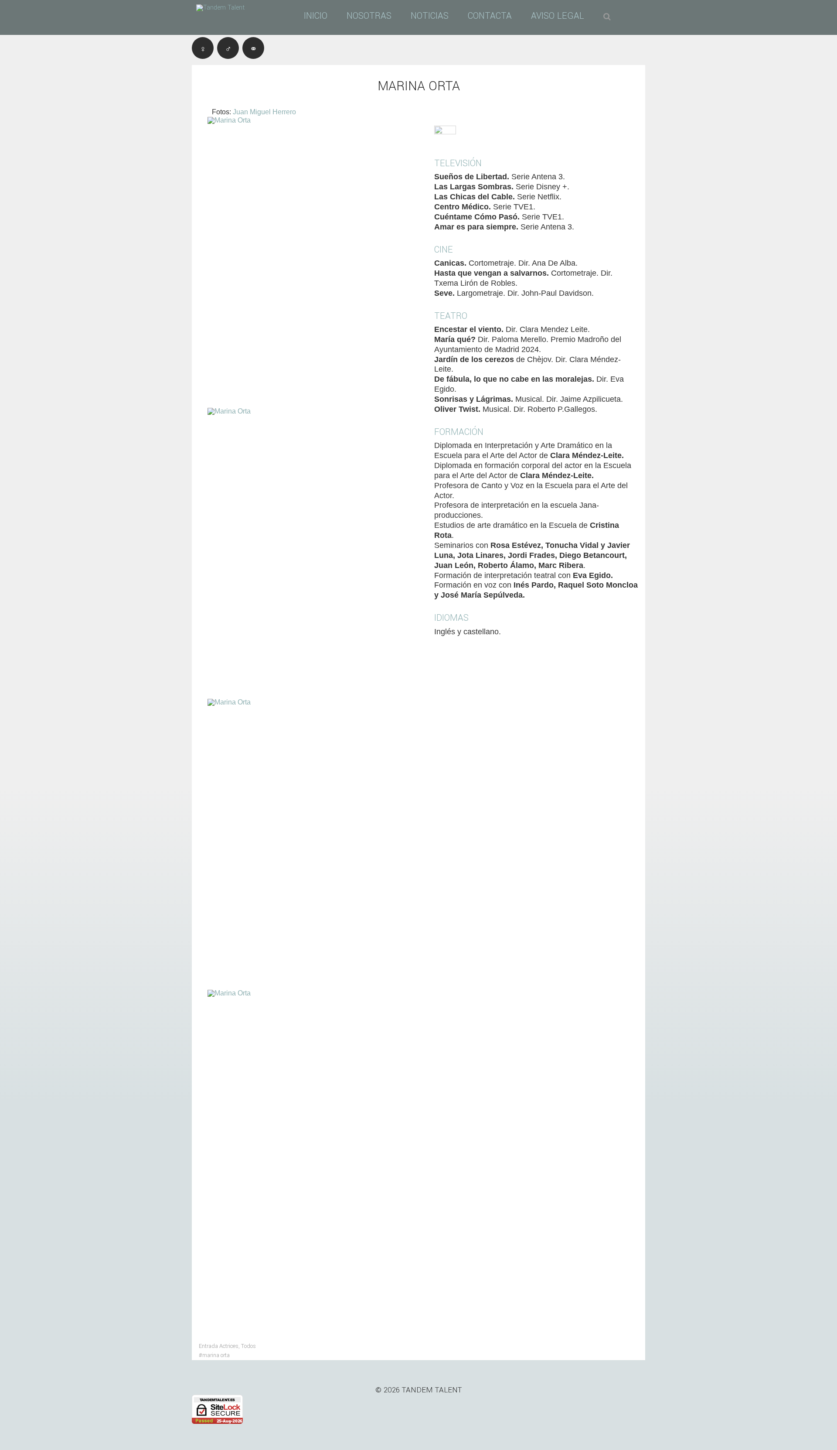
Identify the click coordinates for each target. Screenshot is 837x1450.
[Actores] (228, 48)
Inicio (315, 16)
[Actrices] (203, 48)
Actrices (228, 1346)
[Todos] (253, 48)
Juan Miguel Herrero (264, 112)
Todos (248, 1346)
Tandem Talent (432, 1390)
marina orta (216, 1355)
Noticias (430, 16)
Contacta (490, 16)
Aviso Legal (557, 16)
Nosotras (369, 16)
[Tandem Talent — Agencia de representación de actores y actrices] (227, 8)
